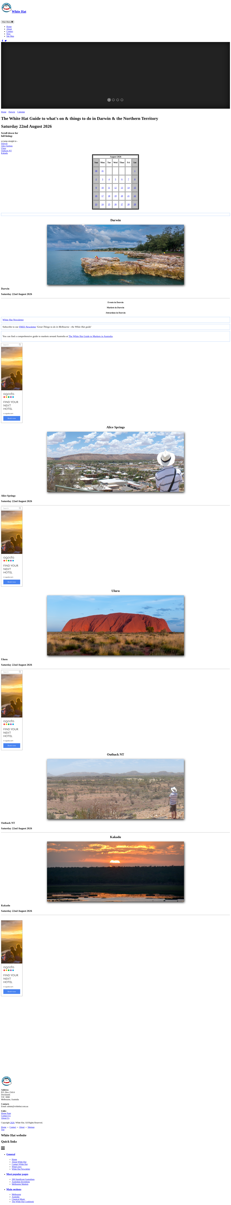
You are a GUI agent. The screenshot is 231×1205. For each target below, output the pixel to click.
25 (109, 204)
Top (2, 1129)
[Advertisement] (81, 1036)
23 (96, 204)
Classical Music (18, 1199)
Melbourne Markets (20, 1184)
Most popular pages (17, 1174)
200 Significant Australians (23, 1179)
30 (96, 171)
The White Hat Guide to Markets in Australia (91, 336)
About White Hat (19, 1162)
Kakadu (4, 153)
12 (115, 188)
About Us (5, 1118)
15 (135, 188)
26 (115, 204)
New (8, 34)
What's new (17, 1167)
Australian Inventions (21, 1182)
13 (122, 188)
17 (102, 196)
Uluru (3, 148)
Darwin (12, 112)
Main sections (13, 1189)
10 (102, 188)
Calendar (21, 112)
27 (122, 204)
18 (109, 196)
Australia (15, 1197)
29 (135, 204)
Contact (9, 31)
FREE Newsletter (27, 326)
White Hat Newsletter (13, 319)
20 (122, 196)
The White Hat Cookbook (23, 1201)
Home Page (6, 1113)
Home (9, 26)
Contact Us (6, 1116)
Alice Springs (7, 146)
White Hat (19, 11)
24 (102, 204)
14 (128, 188)
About (9, 29)
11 (109, 188)
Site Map (10, 36)
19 (115, 196)
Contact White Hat (20, 1164)
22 (135, 196)
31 (102, 171)
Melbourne (16, 1194)
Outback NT (6, 151)
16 (96, 196)
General (10, 1154)
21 (128, 196)
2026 (12, 1123)
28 (128, 204)
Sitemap (31, 1127)
